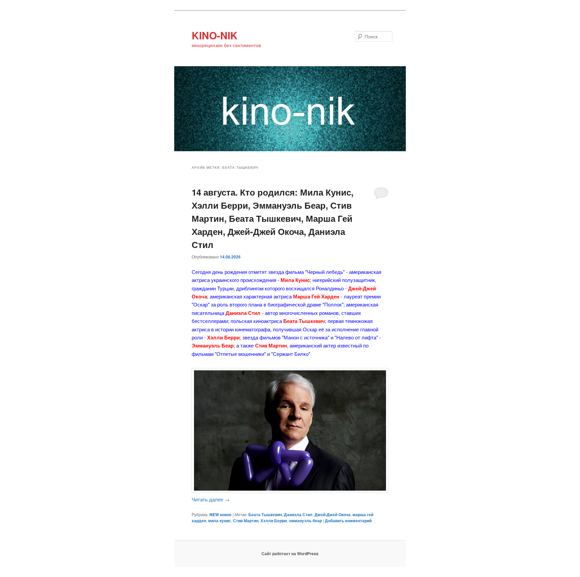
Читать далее (211, 499)
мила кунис (219, 521)
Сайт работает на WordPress (290, 553)
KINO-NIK (215, 35)
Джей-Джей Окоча (332, 514)
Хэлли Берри (273, 521)
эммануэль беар (305, 521)
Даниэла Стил (298, 514)
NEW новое (220, 514)
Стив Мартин (245, 521)
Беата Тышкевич (265, 514)
